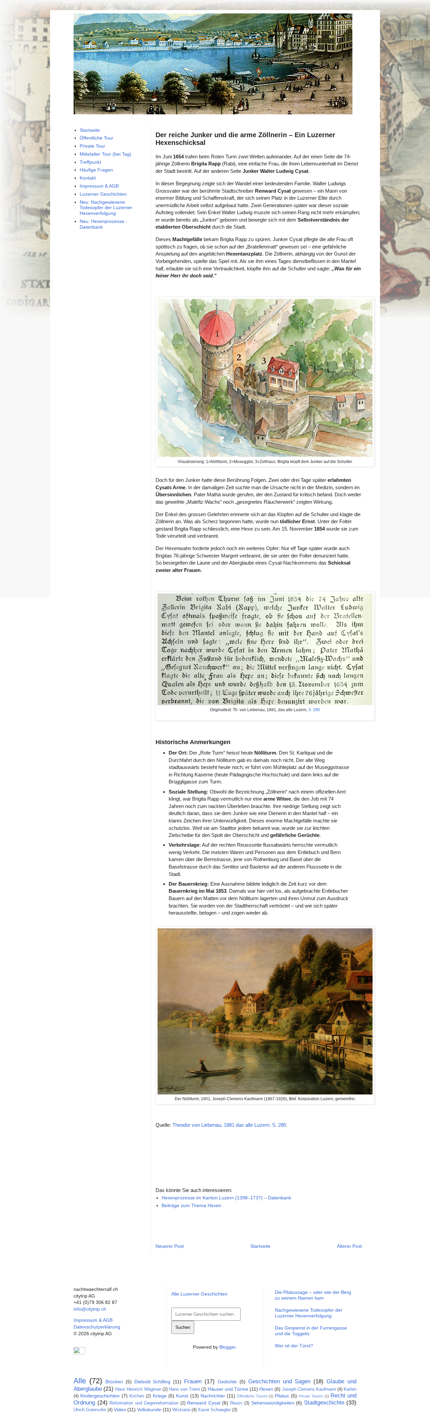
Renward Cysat (203, 1402)
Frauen (193, 1381)
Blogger (227, 1347)
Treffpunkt (90, 162)
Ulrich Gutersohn (90, 1410)
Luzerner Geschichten (103, 194)
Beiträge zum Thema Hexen (191, 1205)
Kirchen (136, 1396)
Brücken (114, 1381)
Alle (80, 1381)
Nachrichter (213, 1395)
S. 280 (314, 709)
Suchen (182, 1327)
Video (120, 1409)
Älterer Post (349, 1246)
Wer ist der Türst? (294, 1345)
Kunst (182, 1395)
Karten (350, 1389)
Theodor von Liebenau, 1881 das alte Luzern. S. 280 (229, 1125)
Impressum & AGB (99, 186)
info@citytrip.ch (90, 1309)
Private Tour (92, 146)
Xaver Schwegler (214, 1410)
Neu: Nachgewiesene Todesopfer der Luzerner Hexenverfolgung (106, 207)
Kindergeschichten (100, 1395)
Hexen (266, 1389)
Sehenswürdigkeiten (272, 1402)
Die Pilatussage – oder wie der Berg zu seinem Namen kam (313, 1295)
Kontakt (88, 178)
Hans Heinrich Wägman (138, 1389)
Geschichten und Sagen (279, 1381)
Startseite (260, 1246)
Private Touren (311, 1396)
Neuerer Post (170, 1246)
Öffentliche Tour (96, 138)
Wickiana (181, 1410)
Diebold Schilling (152, 1381)
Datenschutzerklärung (97, 1326)
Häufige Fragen (96, 169)
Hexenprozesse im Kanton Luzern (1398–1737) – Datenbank (226, 1197)
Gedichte (227, 1381)
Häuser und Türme (228, 1389)
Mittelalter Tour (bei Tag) (105, 154)
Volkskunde (149, 1409)
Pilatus (282, 1395)
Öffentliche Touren (252, 1396)
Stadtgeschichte (324, 1402)
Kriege (160, 1395)
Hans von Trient (184, 1389)
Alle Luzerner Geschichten (199, 1294)
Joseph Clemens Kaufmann (309, 1389)
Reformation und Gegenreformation (144, 1403)
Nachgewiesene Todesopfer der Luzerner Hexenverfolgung (308, 1312)
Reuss (236, 1403)
